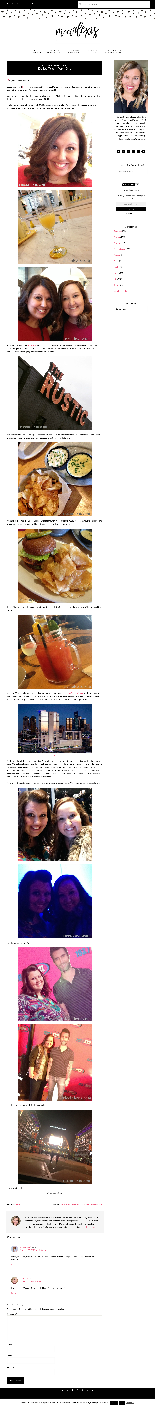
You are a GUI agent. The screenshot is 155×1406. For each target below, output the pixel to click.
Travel (17, 1204)
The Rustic (31, 345)
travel (100, 1204)
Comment (12, 1314)
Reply (13, 1264)
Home (116, 273)
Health (117, 267)
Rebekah (26, 87)
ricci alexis (77, 32)
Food (116, 261)
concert (63, 1204)
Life (115, 279)
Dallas (68, 1204)
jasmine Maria (26, 1247)
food (78, 1204)
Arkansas (118, 231)
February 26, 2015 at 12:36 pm (33, 1250)
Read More (130, 1403)
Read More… (91, 1227)
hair (82, 1204)
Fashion (117, 255)
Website (10, 1367)
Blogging (118, 243)
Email (10, 1355)
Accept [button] (114, 1403)
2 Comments (64, 65)
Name (10, 1344)
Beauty (117, 237)
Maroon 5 (87, 1204)
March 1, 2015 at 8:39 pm (30, 1281)
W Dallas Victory (76, 693)
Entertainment (120, 249)
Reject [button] (122, 1403)
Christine (24, 1278)
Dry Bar (73, 1204)
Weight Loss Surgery (123, 291)
